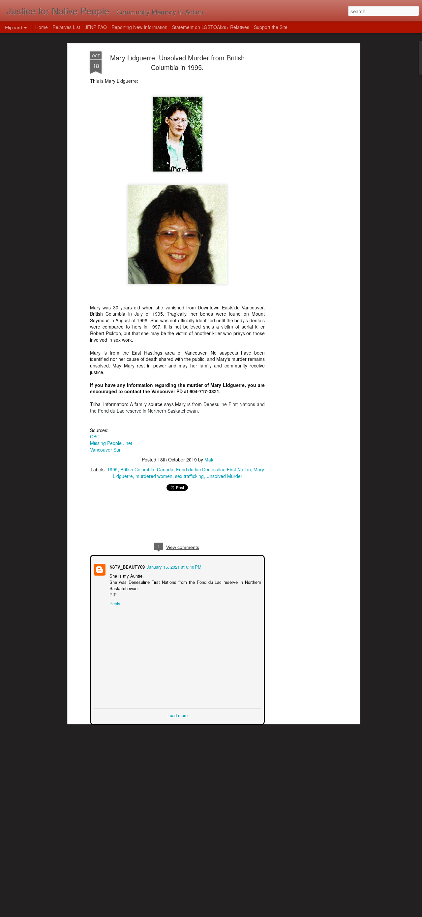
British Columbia (137, 469)
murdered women (154, 476)
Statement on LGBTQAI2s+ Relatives (210, 27)
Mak (208, 459)
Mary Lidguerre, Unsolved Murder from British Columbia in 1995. (177, 62)
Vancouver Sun (106, 449)
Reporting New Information (139, 27)
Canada (165, 469)
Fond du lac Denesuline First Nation (213, 469)
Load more (177, 714)
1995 (112, 469)
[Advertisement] (301, 155)
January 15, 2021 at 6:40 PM (173, 566)
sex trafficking (189, 476)
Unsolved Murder (224, 476)
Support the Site (270, 27)
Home (41, 27)
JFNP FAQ (96, 27)
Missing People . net (111, 443)
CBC (95, 436)
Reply (114, 603)
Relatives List (66, 27)
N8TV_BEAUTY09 (126, 566)
